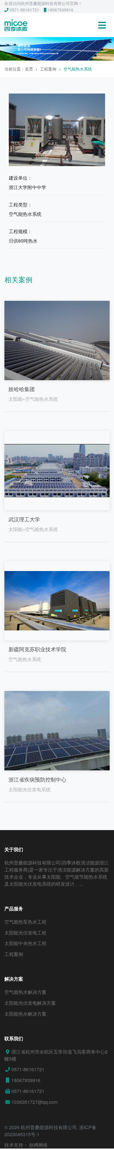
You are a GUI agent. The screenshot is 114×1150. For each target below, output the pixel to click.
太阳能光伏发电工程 (25, 932)
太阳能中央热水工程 (25, 943)
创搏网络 (38, 1144)
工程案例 (48, 69)
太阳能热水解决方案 (25, 1013)
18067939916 (59, 10)
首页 (29, 69)
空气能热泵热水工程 (25, 921)
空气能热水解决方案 (25, 992)
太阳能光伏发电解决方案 (30, 1002)
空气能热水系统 (77, 69)
